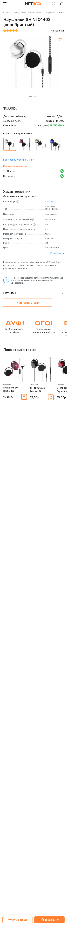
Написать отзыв (28, 302)
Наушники (50, 12)
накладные (50, 201)
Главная (7, 12)
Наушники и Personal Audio (28, 12)
